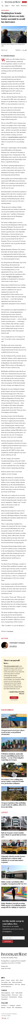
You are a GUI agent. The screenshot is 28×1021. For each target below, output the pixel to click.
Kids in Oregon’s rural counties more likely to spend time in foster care (13, 835)
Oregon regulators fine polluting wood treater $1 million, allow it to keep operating (13, 805)
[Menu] (2, 2)
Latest (4, 812)
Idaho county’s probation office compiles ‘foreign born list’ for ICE (14, 883)
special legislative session (15, 137)
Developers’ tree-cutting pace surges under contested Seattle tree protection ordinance (12, 781)
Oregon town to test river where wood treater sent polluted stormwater (13, 732)
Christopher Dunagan (9, 55)
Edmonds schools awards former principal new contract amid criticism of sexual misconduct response (13, 859)
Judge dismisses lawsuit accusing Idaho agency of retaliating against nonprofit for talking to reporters (13, 905)
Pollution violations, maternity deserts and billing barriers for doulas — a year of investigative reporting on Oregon (12, 757)
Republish (18, 50)
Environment (5, 10)
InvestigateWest (8, 1014)
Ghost (5, 1015)
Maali (9, 1015)
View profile (13, 646)
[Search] (2, 6)
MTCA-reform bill (13, 276)
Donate (24, 2)
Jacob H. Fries (13, 692)
